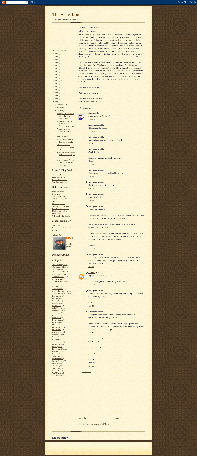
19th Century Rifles (59, 267)
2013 (57, 80)
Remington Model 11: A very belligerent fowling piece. (65, 115)
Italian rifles (56, 339)
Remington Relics (58, 349)
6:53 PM (91, 306)
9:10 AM (91, 189)
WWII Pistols (57, 373)
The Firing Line (58, 175)
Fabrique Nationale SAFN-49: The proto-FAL (65, 147)
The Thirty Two (58, 366)
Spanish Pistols (57, 358)
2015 (57, 75)
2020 (57, 62)
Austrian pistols (57, 288)
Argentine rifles (57, 286)
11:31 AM (91, 285)
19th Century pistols (59, 264)
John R (91, 272)
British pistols (57, 301)
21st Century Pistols (59, 274)
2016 (57, 71)
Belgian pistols (57, 296)
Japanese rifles (57, 342)
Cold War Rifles (57, 310)
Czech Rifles (56, 317)
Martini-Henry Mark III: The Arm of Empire (65, 140)
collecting (55, 313)
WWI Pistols (56, 368)
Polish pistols (57, 346)
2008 (57, 95)
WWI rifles (56, 371)
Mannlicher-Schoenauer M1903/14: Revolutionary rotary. (65, 123)
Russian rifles (57, 354)
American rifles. (58, 279)
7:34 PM (91, 176)
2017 (57, 68)
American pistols (58, 276)
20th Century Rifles (59, 272)
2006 (57, 101)
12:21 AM (91, 249)
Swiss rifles (56, 194)
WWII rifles (56, 375)
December (61, 104)
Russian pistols (57, 351)
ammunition (56, 284)
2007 (57, 98)
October (60, 110)
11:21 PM (91, 333)
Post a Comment (86, 372)
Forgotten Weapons (59, 191)
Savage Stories (57, 356)
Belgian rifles (57, 298)
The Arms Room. (63, 165)
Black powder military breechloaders (60, 212)
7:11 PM (91, 267)
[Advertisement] (62, 36)
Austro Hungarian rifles (60, 293)
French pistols (57, 327)
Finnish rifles (56, 325)
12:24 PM (91, 143)
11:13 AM (91, 131)
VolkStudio (56, 225)
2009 (57, 92)
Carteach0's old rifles (59, 179)
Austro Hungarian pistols (61, 291)
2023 (57, 53)
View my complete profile (69, 244)
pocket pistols (57, 344)
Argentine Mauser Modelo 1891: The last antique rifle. (66, 154)
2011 (57, 86)
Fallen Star (56, 322)
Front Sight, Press (58, 177)
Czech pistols (57, 315)
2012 (57, 83)
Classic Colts (56, 305)
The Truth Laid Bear (59, 182)
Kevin (91, 112)
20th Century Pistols (59, 269)
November (61, 107)
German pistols (57, 332)
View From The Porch (97, 65)
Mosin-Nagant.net (58, 203)
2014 (57, 77)
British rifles (56, 303)
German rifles (57, 334)
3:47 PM (91, 164)
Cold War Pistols (58, 308)
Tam (71, 238)
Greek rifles (56, 337)
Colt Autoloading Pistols (61, 216)
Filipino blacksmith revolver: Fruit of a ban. (64, 131)
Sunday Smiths (57, 361)
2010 (57, 89)
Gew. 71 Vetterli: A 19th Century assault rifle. (65, 161)
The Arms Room (67, 14)
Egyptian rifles (57, 320)
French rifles (56, 329)
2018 (57, 65)
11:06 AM (91, 119)
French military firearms (60, 208)
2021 (57, 59)
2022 (57, 56)
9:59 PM (91, 366)
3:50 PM (91, 201)
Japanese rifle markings (60, 206)
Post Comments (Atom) (99, 423)
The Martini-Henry (59, 196)
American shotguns (59, 281)
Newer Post (83, 418)
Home (116, 418)
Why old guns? (62, 136)
